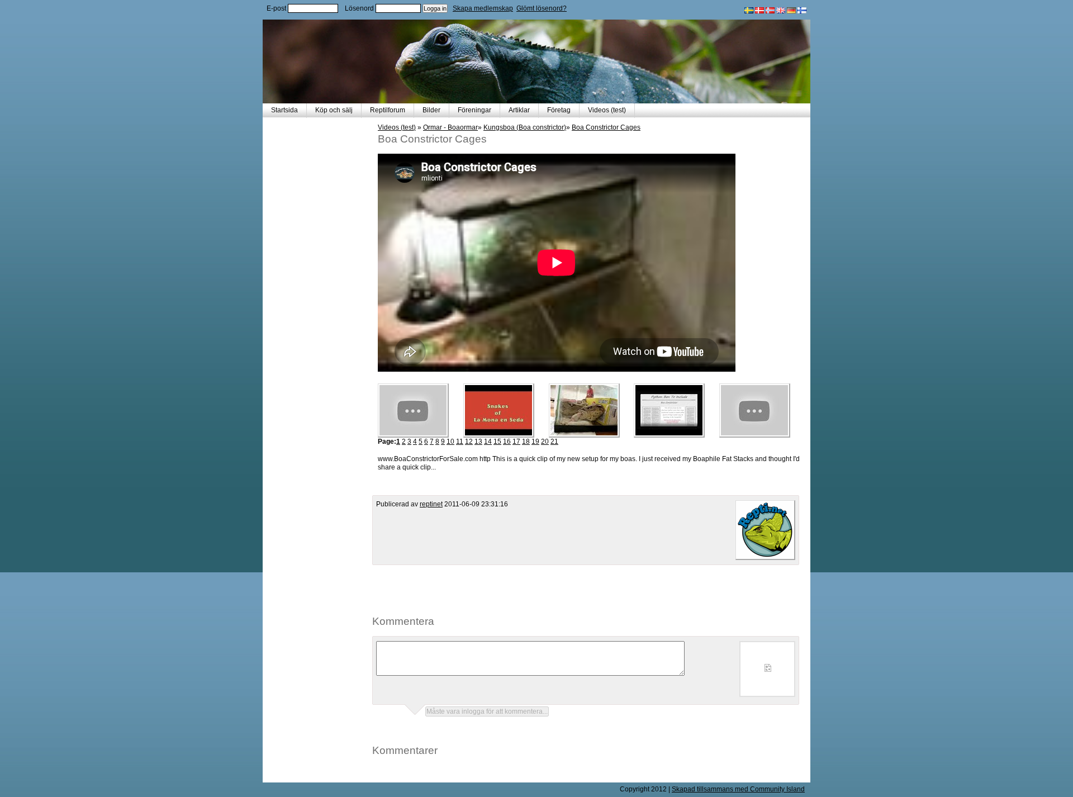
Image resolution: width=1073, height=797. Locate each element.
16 (507, 441)
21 (554, 441)
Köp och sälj (334, 110)
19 (535, 441)
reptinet (431, 504)
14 (488, 441)
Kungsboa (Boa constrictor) (524, 127)
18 (526, 441)
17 (516, 441)
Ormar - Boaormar (450, 127)
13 (478, 441)
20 (545, 441)
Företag (559, 110)
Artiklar (519, 110)
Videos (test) (607, 110)
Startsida (284, 110)
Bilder (431, 110)
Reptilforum (387, 110)
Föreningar (474, 110)
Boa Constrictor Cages (606, 127)
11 (459, 441)
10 (450, 441)
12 (469, 441)
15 (497, 441)
